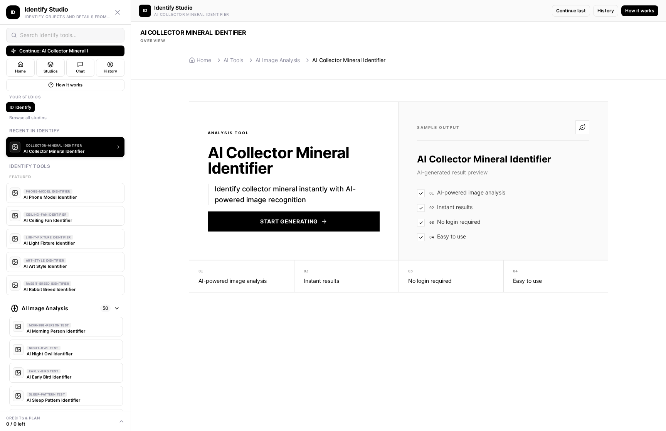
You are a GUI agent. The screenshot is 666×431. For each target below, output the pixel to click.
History (605, 11)
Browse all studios (28, 117)
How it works (69, 85)
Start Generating (289, 221)
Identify (20, 107)
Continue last (571, 11)
